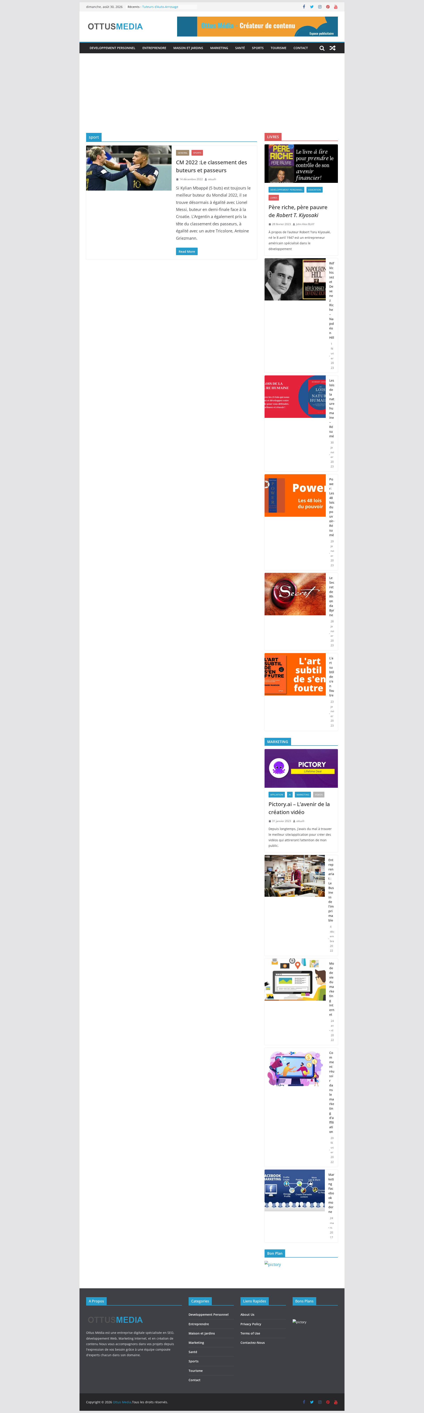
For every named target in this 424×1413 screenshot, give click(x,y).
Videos (319, 794)
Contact (300, 48)
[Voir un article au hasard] (332, 48)
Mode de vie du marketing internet (331, 989)
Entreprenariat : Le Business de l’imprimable (331, 890)
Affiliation (276, 794)
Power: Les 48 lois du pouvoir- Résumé (331, 507)
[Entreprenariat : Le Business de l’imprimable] (295, 905)
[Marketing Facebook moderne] (295, 1206)
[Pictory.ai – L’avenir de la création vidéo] (301, 768)
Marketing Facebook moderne (331, 1193)
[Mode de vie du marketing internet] (295, 1001)
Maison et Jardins (188, 48)
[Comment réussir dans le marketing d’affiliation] (295, 1107)
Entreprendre (154, 48)
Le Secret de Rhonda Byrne (331, 596)
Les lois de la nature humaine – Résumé (331, 408)
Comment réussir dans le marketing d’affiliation (331, 1092)
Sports (258, 48)
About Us (247, 1314)
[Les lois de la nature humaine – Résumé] (295, 423)
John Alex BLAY (305, 224)
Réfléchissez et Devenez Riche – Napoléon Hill (331, 300)
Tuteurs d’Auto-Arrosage (160, 7)
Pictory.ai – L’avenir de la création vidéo (299, 808)
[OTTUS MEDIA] (115, 1313)
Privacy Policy (250, 1324)
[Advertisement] (212, 100)
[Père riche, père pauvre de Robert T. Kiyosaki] (301, 163)
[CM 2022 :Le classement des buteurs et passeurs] (129, 168)
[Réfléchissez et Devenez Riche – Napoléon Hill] (295, 315)
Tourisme (278, 48)
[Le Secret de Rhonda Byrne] (295, 611)
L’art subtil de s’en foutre (331, 676)
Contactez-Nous (252, 1342)
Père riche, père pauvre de (298, 211)
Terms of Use (250, 1333)
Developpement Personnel (112, 48)
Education (314, 189)
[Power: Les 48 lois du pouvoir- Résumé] (295, 522)
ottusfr (212, 179)
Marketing (219, 48)
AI (290, 794)
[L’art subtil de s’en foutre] (295, 692)
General (182, 152)
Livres (273, 197)
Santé (240, 48)
